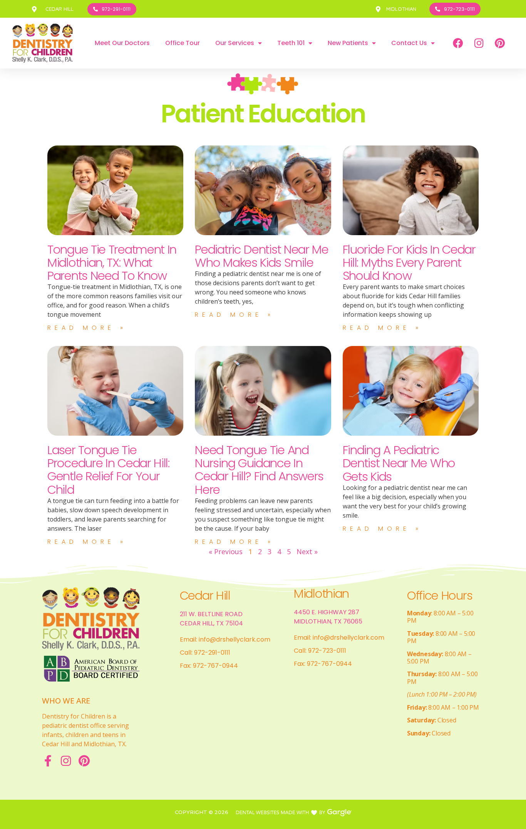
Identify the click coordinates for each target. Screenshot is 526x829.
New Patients (348, 42)
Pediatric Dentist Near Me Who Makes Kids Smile (261, 256)
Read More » (87, 327)
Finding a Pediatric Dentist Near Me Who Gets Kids (399, 463)
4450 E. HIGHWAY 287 (326, 612)
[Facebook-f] (48, 761)
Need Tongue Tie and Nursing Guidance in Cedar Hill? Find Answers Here (259, 469)
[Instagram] (479, 43)
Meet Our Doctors (122, 42)
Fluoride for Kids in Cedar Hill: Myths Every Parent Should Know (409, 262)
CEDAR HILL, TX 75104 (211, 623)
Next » (307, 551)
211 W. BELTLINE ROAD (211, 614)
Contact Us (409, 42)
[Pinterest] (499, 43)
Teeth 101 (291, 42)
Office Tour (182, 42)
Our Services (234, 42)
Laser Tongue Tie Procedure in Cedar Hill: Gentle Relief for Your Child (108, 469)
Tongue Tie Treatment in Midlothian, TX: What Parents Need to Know (111, 262)
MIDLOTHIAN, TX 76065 (328, 621)
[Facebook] (458, 43)
